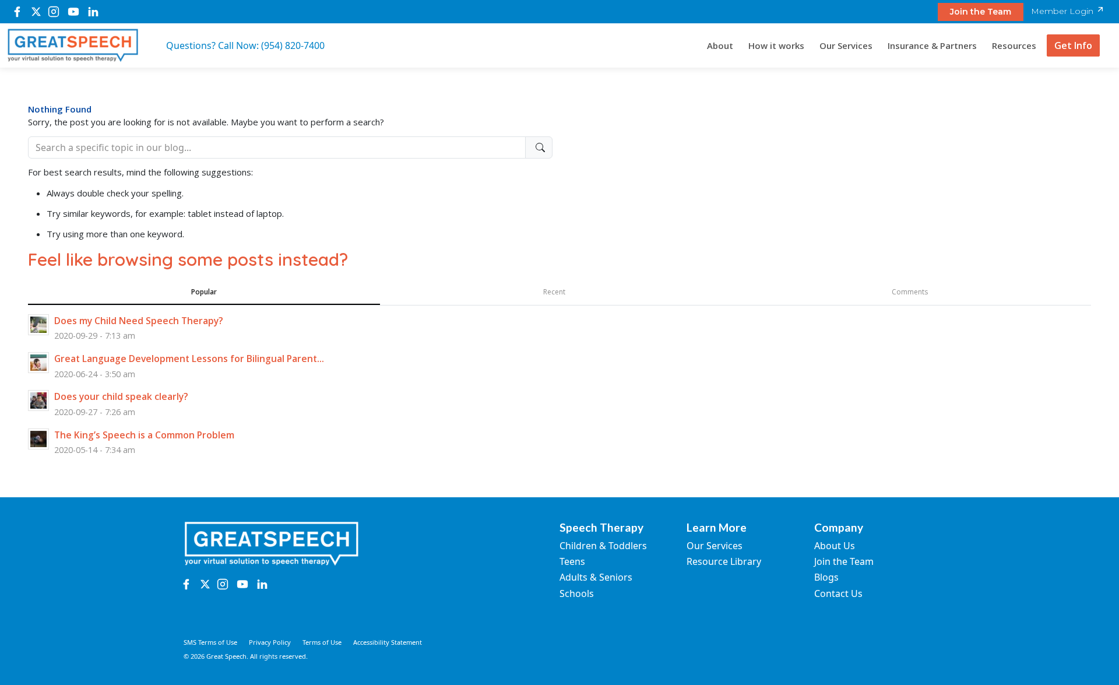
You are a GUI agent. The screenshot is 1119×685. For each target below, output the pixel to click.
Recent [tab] (554, 292)
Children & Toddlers (603, 545)
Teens (572, 561)
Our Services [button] (845, 45)
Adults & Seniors (596, 577)
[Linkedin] (93, 11)
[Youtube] (73, 11)
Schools (577, 593)
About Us (834, 545)
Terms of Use (322, 642)
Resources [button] (1014, 45)
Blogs (826, 577)
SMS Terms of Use (210, 642)
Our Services (715, 545)
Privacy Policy (270, 642)
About (720, 45)
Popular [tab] (204, 292)
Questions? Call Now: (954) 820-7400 (245, 45)
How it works (776, 45)
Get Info (1073, 45)
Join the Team (980, 11)
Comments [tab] (910, 292)
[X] (36, 11)
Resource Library (724, 561)
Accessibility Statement (387, 642)
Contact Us (838, 593)
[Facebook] (17, 11)
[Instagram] (54, 11)
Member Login (1063, 11)
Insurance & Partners (932, 45)
